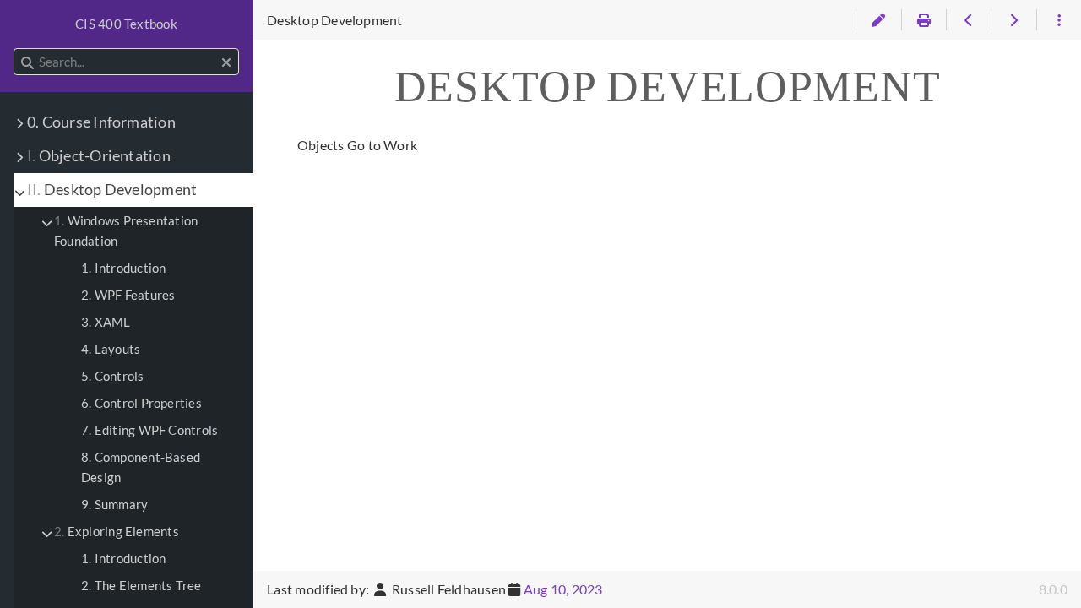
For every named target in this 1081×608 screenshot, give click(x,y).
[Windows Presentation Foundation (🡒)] (1013, 20)
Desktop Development (112, 189)
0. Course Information (101, 122)
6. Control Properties (141, 402)
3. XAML (106, 321)
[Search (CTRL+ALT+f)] (27, 62)
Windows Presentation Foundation (126, 230)
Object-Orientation (99, 156)
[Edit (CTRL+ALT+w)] (878, 20)
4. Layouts (110, 348)
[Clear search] (226, 62)
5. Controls (112, 375)
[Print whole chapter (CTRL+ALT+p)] (923, 20)
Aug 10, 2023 (563, 589)
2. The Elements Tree (141, 585)
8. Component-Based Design (140, 467)
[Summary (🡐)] (968, 20)
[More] (1058, 20)
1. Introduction (123, 267)
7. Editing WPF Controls (149, 429)
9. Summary (114, 504)
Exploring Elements (116, 531)
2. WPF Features (128, 294)
